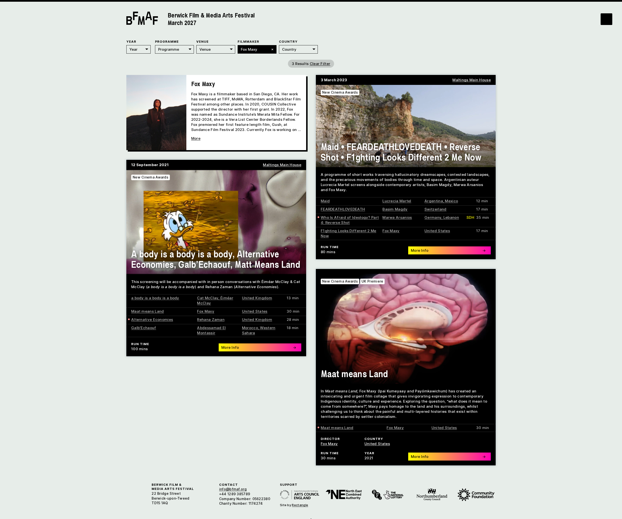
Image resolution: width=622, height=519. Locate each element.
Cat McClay (207, 298)
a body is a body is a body (155, 298)
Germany (432, 217)
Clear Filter (320, 63)
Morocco (250, 327)
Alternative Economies (152, 319)
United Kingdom (257, 298)
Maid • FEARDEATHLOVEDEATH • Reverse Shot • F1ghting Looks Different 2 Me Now (401, 151)
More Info (448, 250)
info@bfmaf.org (233, 489)
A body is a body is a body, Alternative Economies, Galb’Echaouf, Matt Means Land (215, 259)
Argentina (433, 201)
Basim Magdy (394, 209)
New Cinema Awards (340, 92)
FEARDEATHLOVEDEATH (343, 209)
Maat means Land (147, 311)
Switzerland (435, 209)
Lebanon (451, 217)
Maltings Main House (471, 80)
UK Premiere (372, 281)
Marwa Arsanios (397, 217)
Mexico (451, 201)
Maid (325, 201)
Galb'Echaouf (143, 327)
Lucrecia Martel (396, 201)
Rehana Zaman (211, 319)
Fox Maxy (390, 230)
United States (437, 230)
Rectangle (300, 505)
